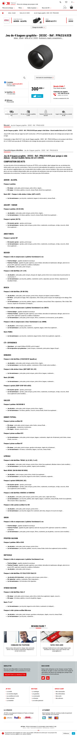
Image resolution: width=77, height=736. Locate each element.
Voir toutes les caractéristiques (44, 77)
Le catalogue (35, 691)
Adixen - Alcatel (19, 38)
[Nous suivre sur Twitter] (43, 678)
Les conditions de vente (13, 696)
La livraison (35, 698)
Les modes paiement (37, 700)
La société (9, 691)
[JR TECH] (3, 13)
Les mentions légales (12, 694)
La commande (36, 696)
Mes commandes (60, 691)
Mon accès (58, 696)
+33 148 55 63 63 (66, 2)
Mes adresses (59, 698)
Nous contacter (10, 698)
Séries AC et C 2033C (31, 38)
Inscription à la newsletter (15, 675)
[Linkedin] (47, 678)
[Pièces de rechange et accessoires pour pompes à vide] (9, 3)
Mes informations (60, 694)
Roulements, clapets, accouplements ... (51, 38)
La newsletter (10, 700)
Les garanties (35, 694)
